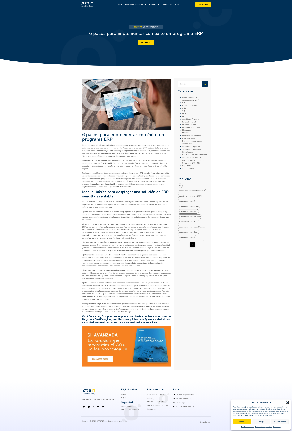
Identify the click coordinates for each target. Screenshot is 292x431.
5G (180, 185)
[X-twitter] (93, 407)
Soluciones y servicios (134, 4)
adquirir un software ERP (190, 196)
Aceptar (242, 422)
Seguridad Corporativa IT (192, 146)
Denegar (261, 422)
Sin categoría (187, 152)
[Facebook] (89, 407)
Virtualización (188, 168)
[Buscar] (205, 84)
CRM (184, 108)
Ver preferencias (280, 422)
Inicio (120, 4)
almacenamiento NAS (188, 222)
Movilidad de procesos (191, 135)
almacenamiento (186, 201)
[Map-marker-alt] (103, 407)
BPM (184, 102)
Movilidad (186, 133)
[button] (287, 402)
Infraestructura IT (189, 122)
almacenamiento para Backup (192, 227)
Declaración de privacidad (263, 427)
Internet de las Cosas (191, 127)
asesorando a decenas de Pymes (154, 306)
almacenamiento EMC (188, 211)
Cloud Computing (189, 105)
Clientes (165, 4)
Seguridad (127, 402)
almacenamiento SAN (188, 232)
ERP (184, 113)
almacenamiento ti (187, 237)
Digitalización (129, 389)
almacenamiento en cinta (190, 216)
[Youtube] (98, 407)
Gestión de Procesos (190, 119)
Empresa (152, 4)
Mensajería (186, 130)
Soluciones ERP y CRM (191, 163)
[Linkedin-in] (84, 407)
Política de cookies (247, 427)
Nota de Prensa (188, 138)
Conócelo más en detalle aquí (118, 312)
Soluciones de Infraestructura (194, 155)
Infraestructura (155, 389)
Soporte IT (186, 165)
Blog (177, 4)
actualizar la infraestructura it (192, 191)
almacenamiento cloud (189, 206)
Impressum (277, 427)
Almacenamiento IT (190, 97)
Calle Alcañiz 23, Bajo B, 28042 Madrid (98, 399)
